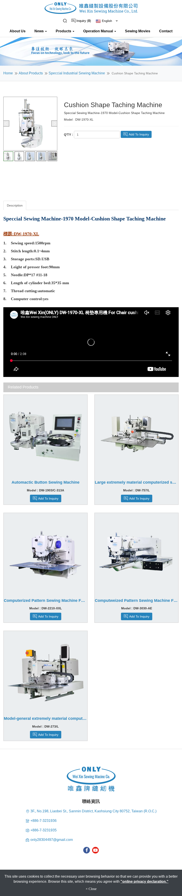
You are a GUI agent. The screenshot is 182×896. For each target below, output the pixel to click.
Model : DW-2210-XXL (45, 608)
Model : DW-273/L (45, 726)
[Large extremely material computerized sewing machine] (136, 436)
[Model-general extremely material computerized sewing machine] (45, 672)
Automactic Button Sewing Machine (45, 482)
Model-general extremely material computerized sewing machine (45, 718)
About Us (18, 31)
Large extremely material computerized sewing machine (136, 482)
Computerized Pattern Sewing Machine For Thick (45, 601)
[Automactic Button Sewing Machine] (45, 436)
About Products (31, 73)
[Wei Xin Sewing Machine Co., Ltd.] (91, 8)
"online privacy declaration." (144, 881)
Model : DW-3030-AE (136, 608)
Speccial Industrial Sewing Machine (77, 73)
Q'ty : (68, 134)
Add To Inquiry (138, 134)
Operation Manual (98, 31)
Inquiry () (83, 21)
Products (64, 31)
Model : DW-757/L (136, 490)
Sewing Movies (137, 31)
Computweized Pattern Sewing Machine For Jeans (136, 601)
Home (8, 73)
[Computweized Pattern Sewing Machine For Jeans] (136, 554)
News (39, 31)
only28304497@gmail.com (51, 840)
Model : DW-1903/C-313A (45, 490)
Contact (165, 31)
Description (15, 205)
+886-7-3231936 (43, 821)
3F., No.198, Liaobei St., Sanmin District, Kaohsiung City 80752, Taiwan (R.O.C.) (93, 811)
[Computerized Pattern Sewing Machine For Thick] (45, 554)
